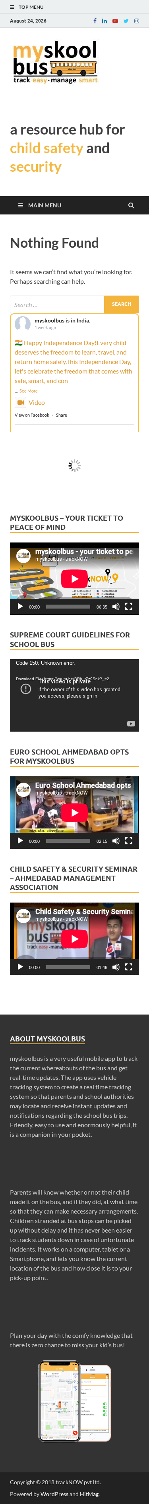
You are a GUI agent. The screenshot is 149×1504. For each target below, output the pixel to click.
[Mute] (116, 607)
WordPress (54, 1494)
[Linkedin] (104, 21)
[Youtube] (115, 21)
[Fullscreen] (129, 607)
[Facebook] (95, 21)
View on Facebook (32, 414)
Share (61, 414)
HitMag (89, 1494)
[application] (74, 578)
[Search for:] (74, 304)
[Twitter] (126, 21)
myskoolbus (49, 320)
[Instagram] (136, 21)
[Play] (20, 607)
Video (37, 402)
